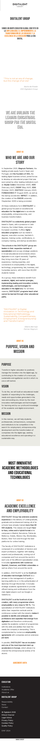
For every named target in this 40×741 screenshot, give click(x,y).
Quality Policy (7, 726)
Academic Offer (8, 690)
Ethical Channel (8, 715)
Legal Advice (7, 718)
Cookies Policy (7, 723)
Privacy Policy (7, 720)
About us (5, 692)
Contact (5, 707)
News (4, 705)
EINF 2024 (6, 731)
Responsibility (7, 702)
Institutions (6, 687)
